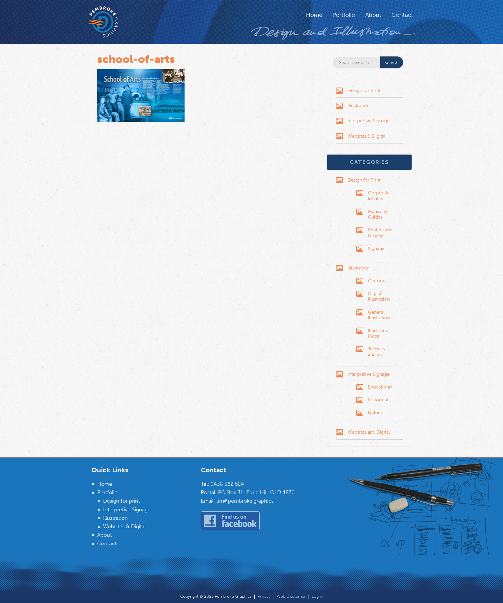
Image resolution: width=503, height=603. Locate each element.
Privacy (264, 597)
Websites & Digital (366, 136)
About (104, 535)
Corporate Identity (379, 195)
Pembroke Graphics (115, 22)
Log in (317, 597)
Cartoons (377, 280)
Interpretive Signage (368, 120)
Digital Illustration (379, 296)
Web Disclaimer (291, 597)
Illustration (358, 105)
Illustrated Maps (378, 333)
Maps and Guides (378, 214)
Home (104, 484)
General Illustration (379, 314)
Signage (376, 248)
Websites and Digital (369, 432)
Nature (375, 412)
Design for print (121, 501)
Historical (378, 399)
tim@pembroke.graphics (245, 501)
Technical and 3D (378, 351)
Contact (106, 543)
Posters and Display (380, 232)
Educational (380, 387)
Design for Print (364, 90)
